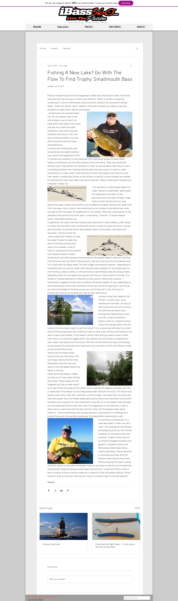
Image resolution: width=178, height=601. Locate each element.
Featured (66, 48)
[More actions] (130, 65)
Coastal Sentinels (51, 544)
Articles (42, 48)
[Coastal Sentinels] (64, 526)
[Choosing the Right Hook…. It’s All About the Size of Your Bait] (116, 526)
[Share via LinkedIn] (61, 490)
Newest (54, 48)
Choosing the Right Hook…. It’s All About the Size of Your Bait (115, 546)
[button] (37, 27)
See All (137, 508)
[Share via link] (68, 490)
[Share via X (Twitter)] (55, 490)
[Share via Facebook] (48, 490)
